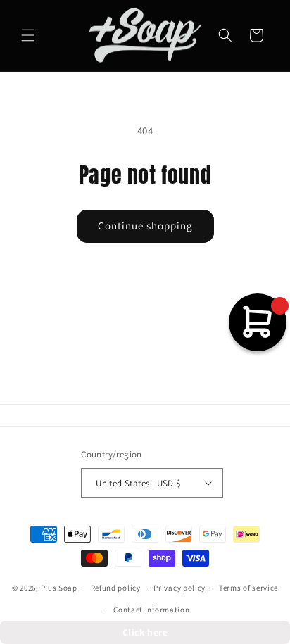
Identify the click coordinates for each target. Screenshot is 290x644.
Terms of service (248, 588)
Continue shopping (145, 225)
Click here (145, 632)
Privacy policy (179, 588)
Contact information (151, 609)
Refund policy (116, 588)
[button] (28, 35)
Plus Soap (59, 588)
